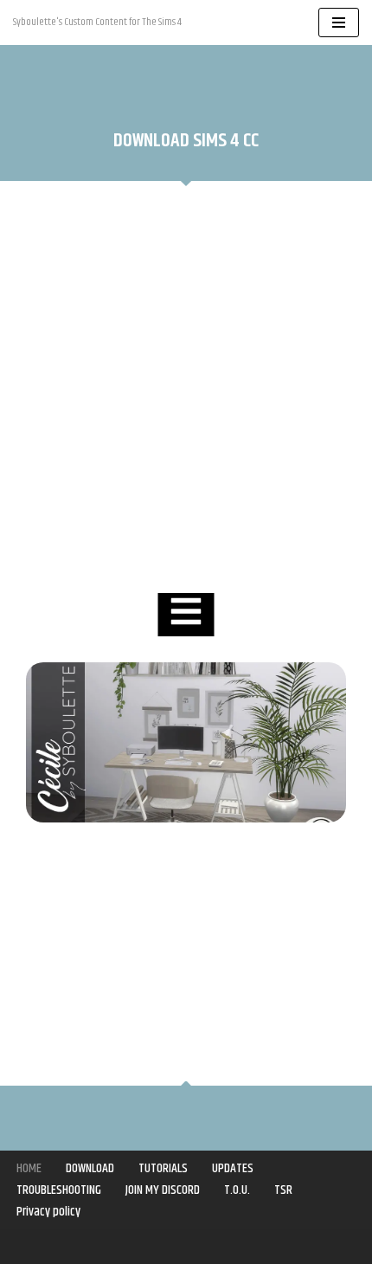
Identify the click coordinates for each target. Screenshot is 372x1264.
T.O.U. (237, 1190)
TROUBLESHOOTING (58, 1190)
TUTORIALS (163, 1168)
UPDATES (232, 1168)
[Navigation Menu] (338, 22)
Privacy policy (48, 1212)
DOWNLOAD (90, 1168)
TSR (283, 1190)
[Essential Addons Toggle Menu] (186, 614)
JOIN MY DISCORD (162, 1190)
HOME (29, 1168)
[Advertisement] (186, 389)
